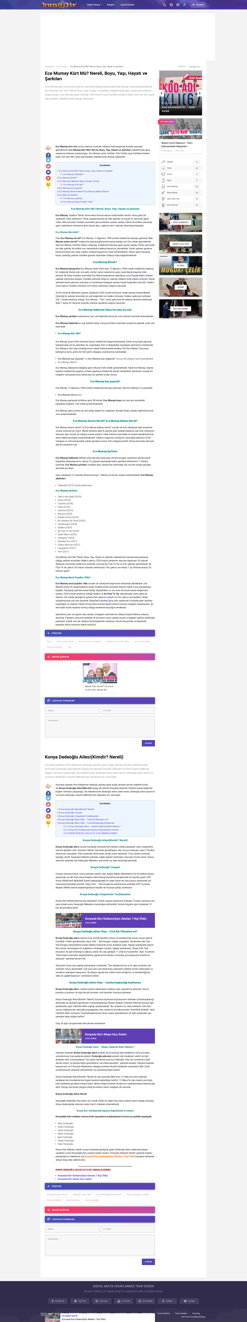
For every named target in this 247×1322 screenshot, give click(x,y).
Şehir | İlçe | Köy (182, 199)
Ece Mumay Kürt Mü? (71, 184)
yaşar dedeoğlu (92, 1200)
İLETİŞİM (191, 1301)
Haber (182, 168)
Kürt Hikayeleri (167, 151)
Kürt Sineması (182, 205)
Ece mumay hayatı (65, 641)
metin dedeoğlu (54, 1200)
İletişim (110, 4)
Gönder (200, 4)
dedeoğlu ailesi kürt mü (57, 1194)
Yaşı (69, 647)
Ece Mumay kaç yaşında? (69, 188)
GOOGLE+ (103, 1301)
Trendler (44, 1315)
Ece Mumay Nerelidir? (72, 174)
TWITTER (82, 1301)
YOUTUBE (126, 1301)
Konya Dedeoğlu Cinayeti (69, 812)
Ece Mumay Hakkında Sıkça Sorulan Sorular (78, 181)
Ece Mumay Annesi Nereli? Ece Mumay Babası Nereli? (83, 191)
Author (43, 1313)
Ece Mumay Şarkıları (67, 195)
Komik (182, 174)
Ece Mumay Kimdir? (67, 177)
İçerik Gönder (128, 4)
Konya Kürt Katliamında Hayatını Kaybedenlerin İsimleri (91, 830)
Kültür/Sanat (93, 4)
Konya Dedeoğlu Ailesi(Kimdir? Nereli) (75, 809)
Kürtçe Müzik (182, 193)
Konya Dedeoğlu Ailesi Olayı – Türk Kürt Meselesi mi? (82, 819)
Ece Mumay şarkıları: (71, 198)
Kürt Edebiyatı (182, 187)
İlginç (182, 180)
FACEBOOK (59, 1301)
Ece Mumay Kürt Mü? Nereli (117, 641)
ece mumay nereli (142, 641)
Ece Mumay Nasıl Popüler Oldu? (76, 202)
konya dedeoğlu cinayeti (137, 1194)
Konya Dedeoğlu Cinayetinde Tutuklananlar (77, 816)
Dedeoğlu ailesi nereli (82, 1194)
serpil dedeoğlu (72, 1200)
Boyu (49, 641)
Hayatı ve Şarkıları (54, 647)
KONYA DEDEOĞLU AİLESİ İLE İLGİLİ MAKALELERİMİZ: (90, 833)
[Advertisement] (128, 38)
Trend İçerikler (181, 1313)
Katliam (182, 162)
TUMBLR (169, 1301)
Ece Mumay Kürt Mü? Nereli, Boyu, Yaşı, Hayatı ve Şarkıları (85, 171)
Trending (196, 1313)
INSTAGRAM (147, 1301)
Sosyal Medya (164, 1313)
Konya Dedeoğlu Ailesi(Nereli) (108, 1194)
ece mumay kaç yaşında (90, 641)
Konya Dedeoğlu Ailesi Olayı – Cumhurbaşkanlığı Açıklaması (85, 823)
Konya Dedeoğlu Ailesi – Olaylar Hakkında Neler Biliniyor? (92, 826)
